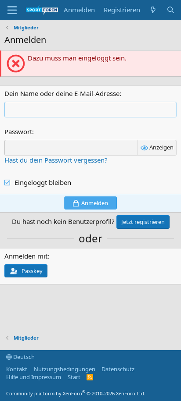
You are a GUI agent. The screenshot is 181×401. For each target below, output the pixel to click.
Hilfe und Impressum (33, 377)
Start (74, 377)
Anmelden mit (25, 256)
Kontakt (16, 369)
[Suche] (170, 10)
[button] (12, 10)
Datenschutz (117, 369)
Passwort (18, 131)
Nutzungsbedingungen (64, 369)
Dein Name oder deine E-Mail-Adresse (61, 93)
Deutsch (23, 357)
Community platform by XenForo (75, 393)
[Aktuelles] (153, 10)
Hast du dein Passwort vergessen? (56, 160)
